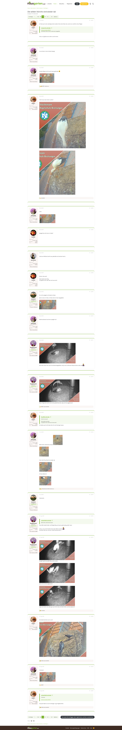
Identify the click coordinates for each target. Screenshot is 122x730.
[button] (57, 3)
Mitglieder (69, 3)
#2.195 (92, 494)
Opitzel (30, 13)
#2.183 (92, 67)
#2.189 (92, 291)
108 (38, 16)
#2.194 (92, 432)
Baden (36, 242)
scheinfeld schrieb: (46, 520)
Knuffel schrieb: (45, 417)
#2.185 (92, 208)
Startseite (49, 3)
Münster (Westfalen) (33, 266)
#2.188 (92, 272)
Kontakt (67, 728)
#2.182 (92, 47)
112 (47, 16)
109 (40, 16)
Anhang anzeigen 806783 (46, 30)
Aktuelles (61, 3)
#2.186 (92, 229)
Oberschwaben (34, 33)
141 (51, 16)
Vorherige (31, 16)
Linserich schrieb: (46, 28)
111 (45, 16)
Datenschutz (83, 728)
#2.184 (92, 96)
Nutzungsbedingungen (75, 728)
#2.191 (92, 340)
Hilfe (88, 728)
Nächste (55, 16)
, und (48, 488)
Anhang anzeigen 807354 (46, 699)
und (45, 86)
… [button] (49, 16)
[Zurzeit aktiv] (33, 53)
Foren (55, 3)
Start (91, 728)
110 (42, 16)
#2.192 (92, 376)
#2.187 (92, 252)
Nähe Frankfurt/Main (33, 61)
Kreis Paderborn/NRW (33, 355)
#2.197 (92, 537)
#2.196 (92, 515)
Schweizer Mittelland (33, 307)
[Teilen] (89, 20)
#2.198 (92, 616)
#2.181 (92, 20)
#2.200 (92, 690)
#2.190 (92, 315)
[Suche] (93, 4)
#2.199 (92, 666)
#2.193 (92, 412)
